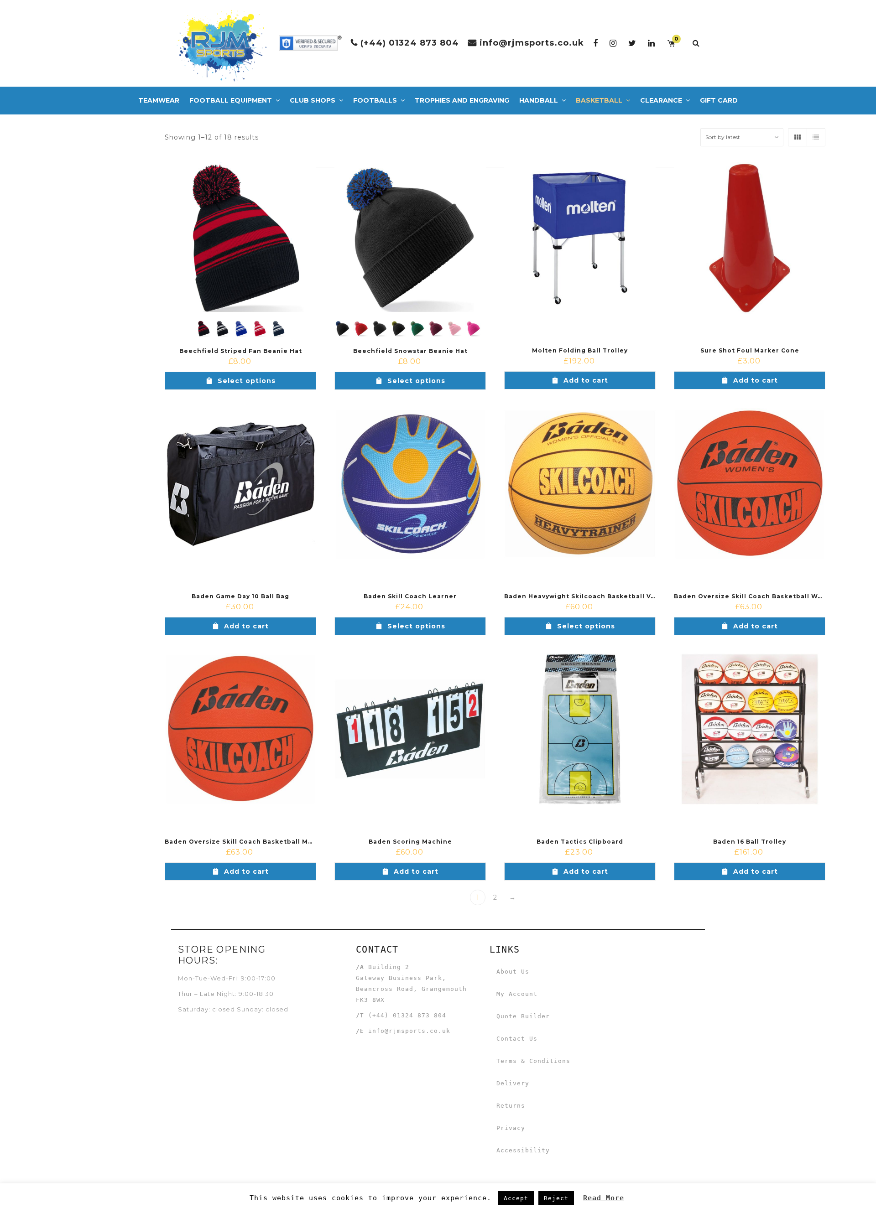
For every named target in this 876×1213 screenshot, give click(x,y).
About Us (512, 971)
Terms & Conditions (533, 1060)
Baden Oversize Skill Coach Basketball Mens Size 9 (254, 841)
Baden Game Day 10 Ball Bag (240, 596)
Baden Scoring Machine (410, 841)
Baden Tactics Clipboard (580, 841)
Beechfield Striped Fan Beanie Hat (240, 350)
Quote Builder (523, 1016)
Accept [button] (516, 1198)
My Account (516, 993)
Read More (603, 1198)
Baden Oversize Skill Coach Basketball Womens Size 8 (769, 596)
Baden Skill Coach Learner (410, 596)
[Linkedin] (651, 43)
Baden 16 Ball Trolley (749, 841)
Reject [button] (556, 1198)
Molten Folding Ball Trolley (580, 350)
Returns (510, 1105)
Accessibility (523, 1150)
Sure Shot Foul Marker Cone (749, 350)
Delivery (512, 1083)
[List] (816, 137)
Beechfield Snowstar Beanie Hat (410, 350)
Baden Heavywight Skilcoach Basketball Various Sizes (599, 596)
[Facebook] (595, 43)
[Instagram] (613, 43)
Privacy (510, 1128)
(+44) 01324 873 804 (409, 43)
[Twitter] (632, 43)
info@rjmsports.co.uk (532, 43)
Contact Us (516, 1038)
